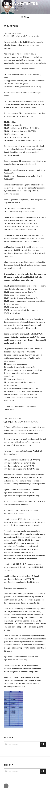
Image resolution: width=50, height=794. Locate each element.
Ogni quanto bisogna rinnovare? (21, 421)
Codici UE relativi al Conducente (21, 36)
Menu (26, 17)
